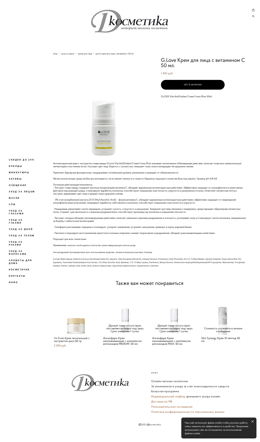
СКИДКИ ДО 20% (22, 160)
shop (55, 53)
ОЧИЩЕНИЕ (18, 185)
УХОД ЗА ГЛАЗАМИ (16, 212)
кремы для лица (85, 53)
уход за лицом (67, 53)
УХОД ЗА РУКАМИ (16, 243)
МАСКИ (14, 198)
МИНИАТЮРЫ (19, 172)
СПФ (12, 204)
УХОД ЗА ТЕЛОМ (21, 235)
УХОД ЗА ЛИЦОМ (22, 191)
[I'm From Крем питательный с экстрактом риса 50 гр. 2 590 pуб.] (76, 312)
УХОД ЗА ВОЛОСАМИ (18, 252)
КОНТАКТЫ (17, 276)
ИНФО (13, 282)
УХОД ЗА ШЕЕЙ (21, 229)
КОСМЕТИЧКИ (19, 269)
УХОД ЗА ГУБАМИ (16, 221)
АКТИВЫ (15, 179)
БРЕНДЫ (15, 166)
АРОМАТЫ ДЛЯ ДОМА (20, 261)
